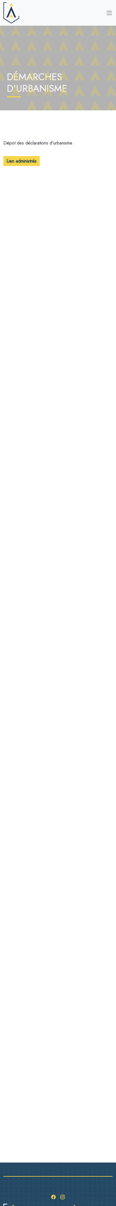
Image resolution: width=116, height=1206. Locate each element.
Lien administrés (21, 161)
